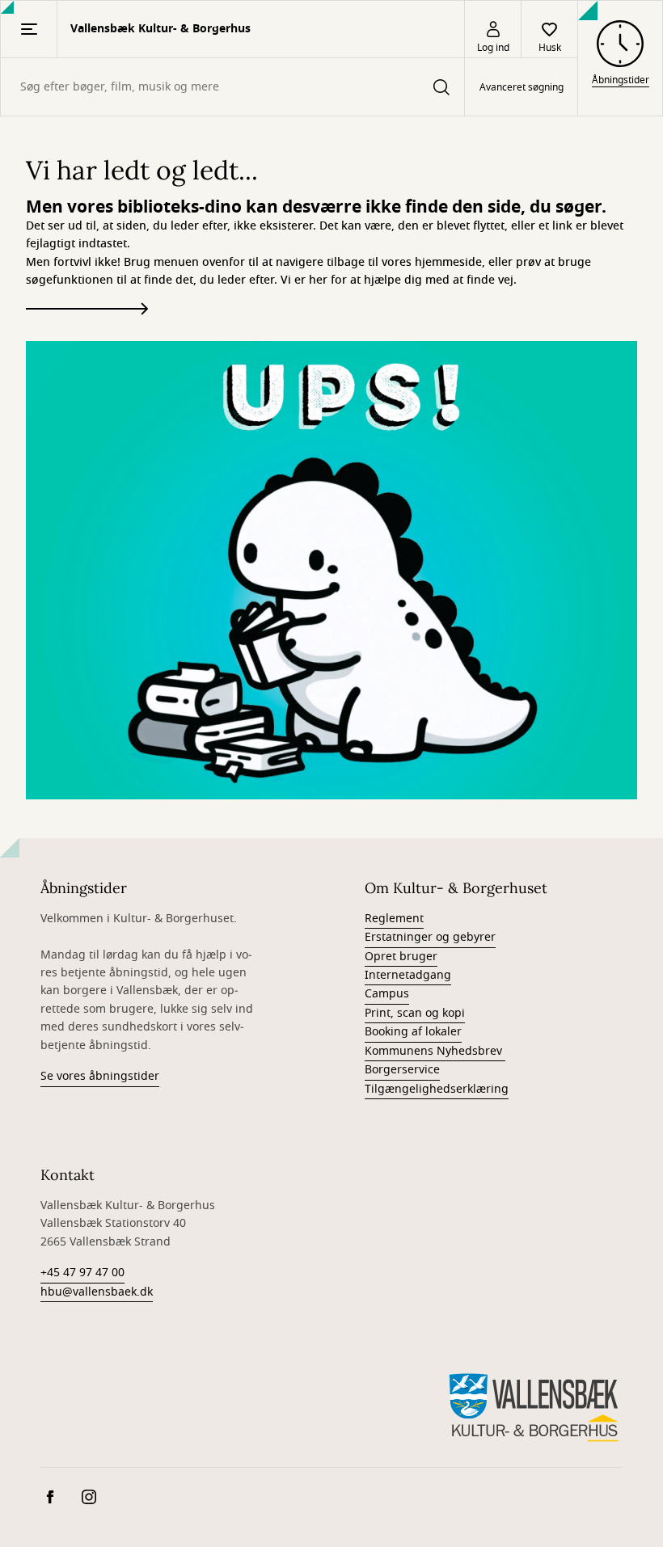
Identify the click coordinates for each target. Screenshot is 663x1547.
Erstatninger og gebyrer (430, 937)
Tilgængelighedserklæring (437, 1089)
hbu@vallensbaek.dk (96, 1292)
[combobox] (232, 87)
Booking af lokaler (413, 1031)
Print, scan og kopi (415, 1013)
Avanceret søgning (521, 87)
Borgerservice (402, 1069)
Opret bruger (401, 956)
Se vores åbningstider (99, 1076)
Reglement (394, 918)
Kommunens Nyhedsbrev (435, 1051)
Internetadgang (408, 975)
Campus (387, 993)
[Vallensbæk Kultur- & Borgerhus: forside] (534, 1407)
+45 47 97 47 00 (82, 1272)
